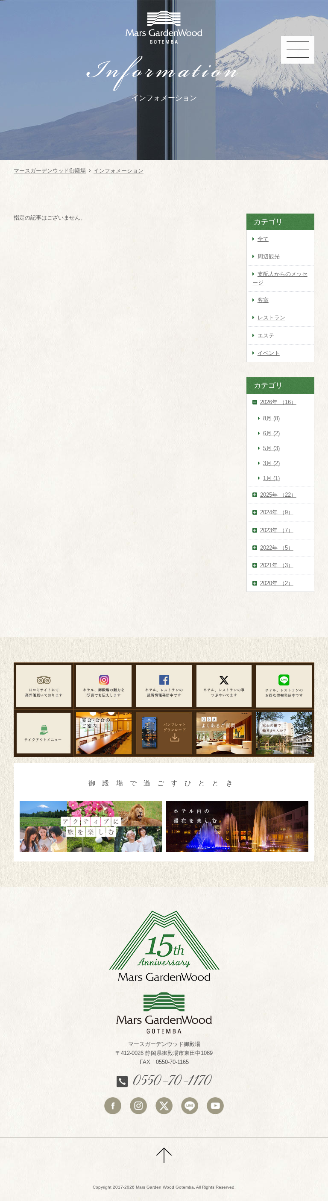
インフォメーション (119, 170)
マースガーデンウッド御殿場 (50, 170)
